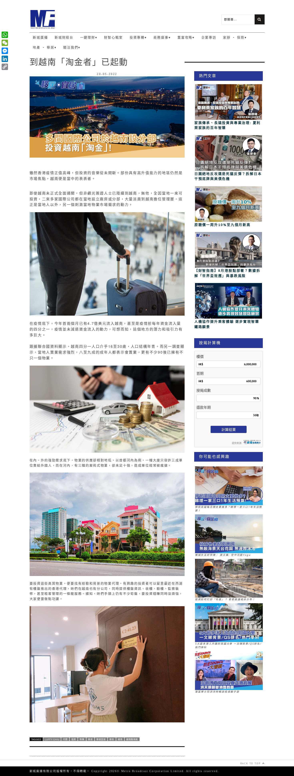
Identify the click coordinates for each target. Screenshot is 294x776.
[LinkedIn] (5, 59)
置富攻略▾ (186, 37)
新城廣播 (40, 37)
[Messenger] (5, 51)
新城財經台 (64, 37)
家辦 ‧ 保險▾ (235, 37)
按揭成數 (203, 390)
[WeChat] (5, 43)
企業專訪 (208, 37)
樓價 (200, 356)
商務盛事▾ (162, 37)
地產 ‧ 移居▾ (44, 47)
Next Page (107, 765)
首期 (200, 373)
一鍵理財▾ (88, 37)
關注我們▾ (71, 47)
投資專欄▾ (138, 37)
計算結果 (228, 429)
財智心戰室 (113, 37)
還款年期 (203, 407)
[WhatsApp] (5, 35)
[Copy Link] (5, 67)
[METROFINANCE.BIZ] (88, 19)
